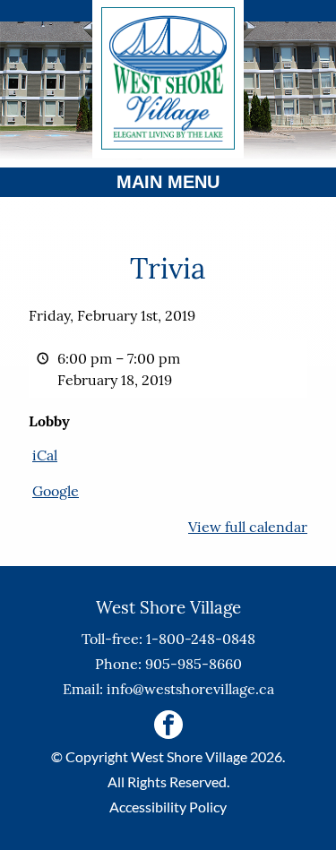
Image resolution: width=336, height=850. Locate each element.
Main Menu (168, 182)
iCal (44, 455)
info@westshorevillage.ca (190, 689)
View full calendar (247, 527)
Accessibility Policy (168, 806)
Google (55, 491)
